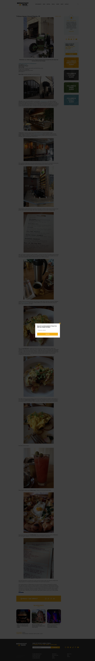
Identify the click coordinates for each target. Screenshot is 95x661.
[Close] (60, 323)
